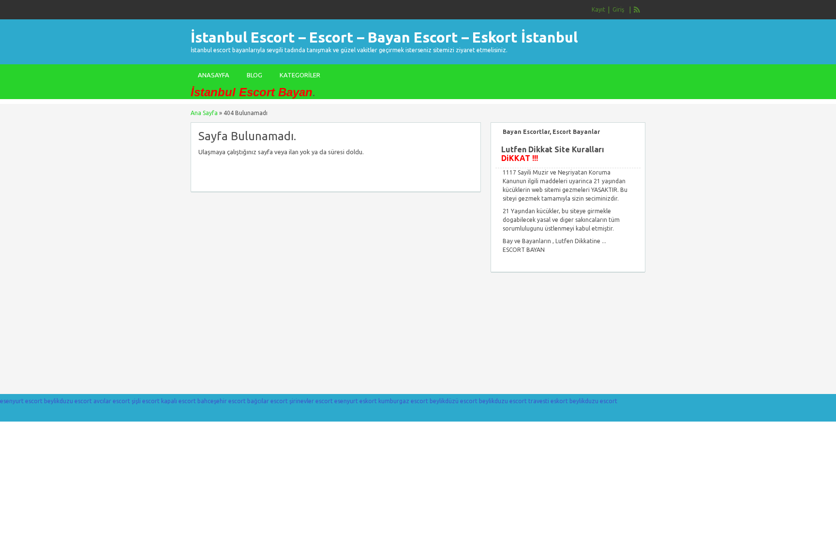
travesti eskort (548, 401)
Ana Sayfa (204, 113)
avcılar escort (111, 401)
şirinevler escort (311, 401)
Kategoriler (300, 75)
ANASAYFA (213, 75)
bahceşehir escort (221, 401)
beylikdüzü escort (454, 401)
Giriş (618, 9)
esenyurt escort (21, 401)
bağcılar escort (267, 401)
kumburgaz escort (403, 401)
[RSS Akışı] (637, 10)
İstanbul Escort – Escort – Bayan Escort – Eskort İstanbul (384, 37)
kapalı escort (178, 401)
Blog (254, 75)
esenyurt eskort (355, 401)
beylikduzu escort (68, 401)
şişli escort (146, 401)
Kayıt (598, 9)
